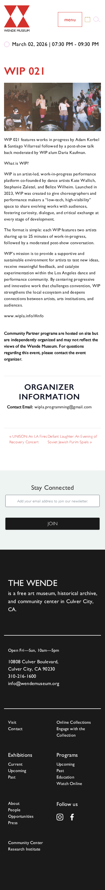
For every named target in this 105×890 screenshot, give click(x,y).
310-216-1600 (22, 676)
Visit (12, 722)
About (13, 803)
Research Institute (24, 849)
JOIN (53, 523)
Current (15, 764)
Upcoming (17, 770)
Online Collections (74, 722)
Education (65, 777)
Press (13, 822)
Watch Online (69, 783)
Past (11, 777)
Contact (15, 728)
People (14, 809)
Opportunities (21, 816)
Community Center (25, 842)
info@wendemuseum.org (33, 683)
